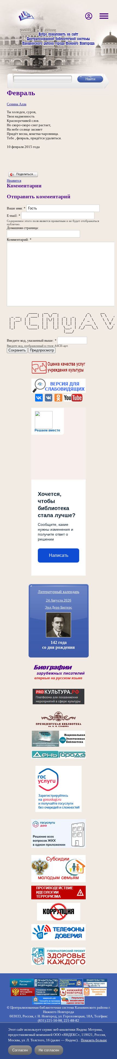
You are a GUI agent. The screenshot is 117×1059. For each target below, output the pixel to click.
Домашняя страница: (23, 228)
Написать (58, 555)
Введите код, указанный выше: (32, 340)
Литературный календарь (58, 591)
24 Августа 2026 (58, 600)
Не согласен (49, 1050)
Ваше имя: (16, 208)
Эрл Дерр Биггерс (58, 607)
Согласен (20, 1050)
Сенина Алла (16, 104)
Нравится (14, 180)
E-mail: (13, 216)
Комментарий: (19, 239)
